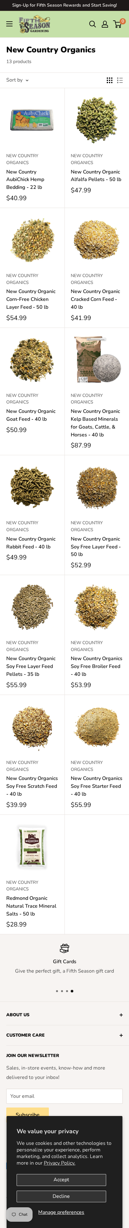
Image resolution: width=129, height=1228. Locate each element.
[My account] (105, 24)
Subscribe (27, 1115)
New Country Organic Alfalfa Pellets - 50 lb (96, 175)
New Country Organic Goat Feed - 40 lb (30, 415)
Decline (61, 1196)
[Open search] (92, 24)
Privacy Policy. (59, 1163)
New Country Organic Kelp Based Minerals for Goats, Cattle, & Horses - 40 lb (95, 423)
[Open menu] (9, 23)
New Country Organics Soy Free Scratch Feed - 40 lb (32, 786)
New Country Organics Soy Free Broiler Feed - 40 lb (96, 666)
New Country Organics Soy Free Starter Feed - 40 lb (96, 786)
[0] (117, 24)
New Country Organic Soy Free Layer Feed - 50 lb (96, 547)
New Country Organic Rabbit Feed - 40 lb (30, 543)
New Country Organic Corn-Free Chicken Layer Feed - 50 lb (30, 299)
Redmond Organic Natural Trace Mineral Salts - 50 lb (31, 906)
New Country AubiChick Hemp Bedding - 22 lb (25, 179)
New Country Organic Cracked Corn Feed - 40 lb (95, 299)
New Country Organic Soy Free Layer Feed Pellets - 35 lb (30, 666)
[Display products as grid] (109, 80)
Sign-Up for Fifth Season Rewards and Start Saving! (64, 5)
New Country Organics (22, 159)
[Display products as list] (120, 80)
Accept (61, 1179)
